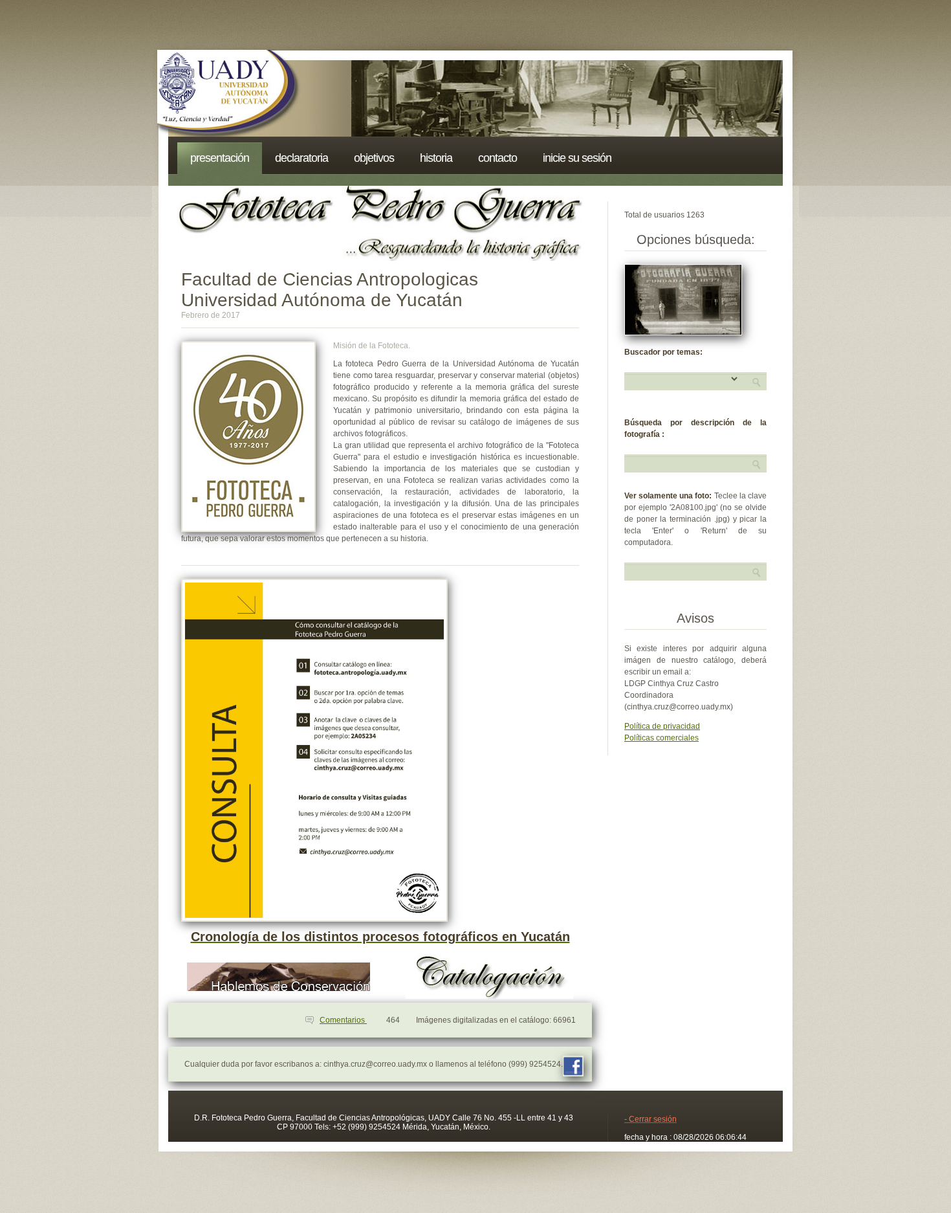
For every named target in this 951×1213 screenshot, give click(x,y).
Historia (436, 157)
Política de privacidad (662, 726)
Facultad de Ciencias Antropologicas (329, 279)
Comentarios (343, 1020)
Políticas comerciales (661, 737)
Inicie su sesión (577, 157)
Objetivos (374, 157)
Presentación (219, 157)
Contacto (497, 157)
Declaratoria (301, 157)
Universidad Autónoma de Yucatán (322, 300)
